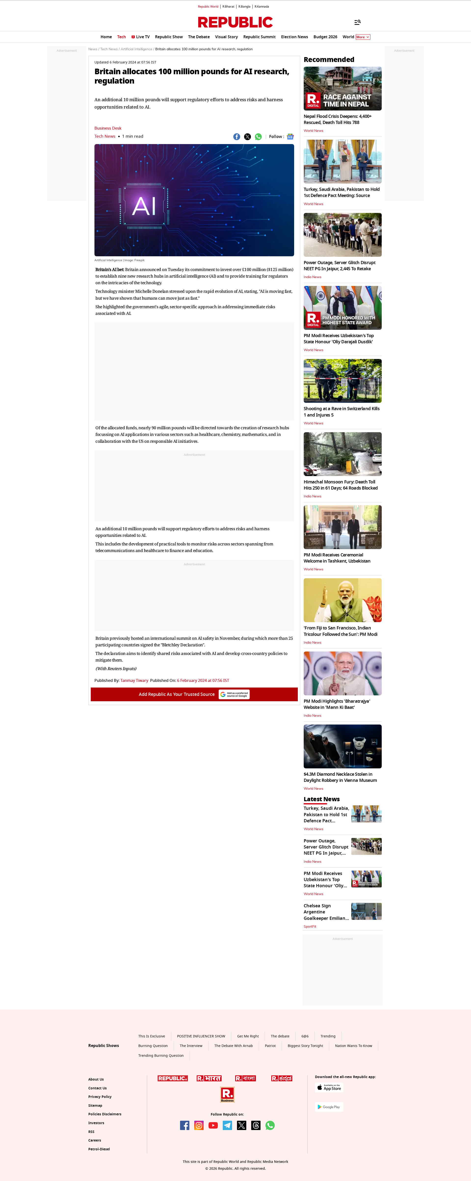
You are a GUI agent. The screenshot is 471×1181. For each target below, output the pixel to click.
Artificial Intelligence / (137, 49)
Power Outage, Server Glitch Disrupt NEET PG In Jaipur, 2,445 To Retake (339, 265)
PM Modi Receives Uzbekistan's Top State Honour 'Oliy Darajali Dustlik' (339, 338)
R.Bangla (244, 6)
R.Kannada (262, 6)
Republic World (208, 6)
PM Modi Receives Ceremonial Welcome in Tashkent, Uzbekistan (337, 558)
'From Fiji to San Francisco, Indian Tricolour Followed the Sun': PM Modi (340, 631)
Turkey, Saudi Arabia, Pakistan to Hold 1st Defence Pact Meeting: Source (342, 192)
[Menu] (355, 22)
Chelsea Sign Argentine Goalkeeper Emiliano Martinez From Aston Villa (326, 918)
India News (312, 277)
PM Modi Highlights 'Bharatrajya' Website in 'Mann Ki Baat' (337, 704)
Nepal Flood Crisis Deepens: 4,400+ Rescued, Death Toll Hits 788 (338, 119)
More (360, 37)
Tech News (104, 136)
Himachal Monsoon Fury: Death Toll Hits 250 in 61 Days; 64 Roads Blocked (341, 485)
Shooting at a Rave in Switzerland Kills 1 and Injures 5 (341, 412)
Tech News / (110, 49)
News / (93, 49)
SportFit (310, 926)
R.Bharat (228, 6)
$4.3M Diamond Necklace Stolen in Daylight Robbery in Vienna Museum (340, 777)
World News (313, 131)
